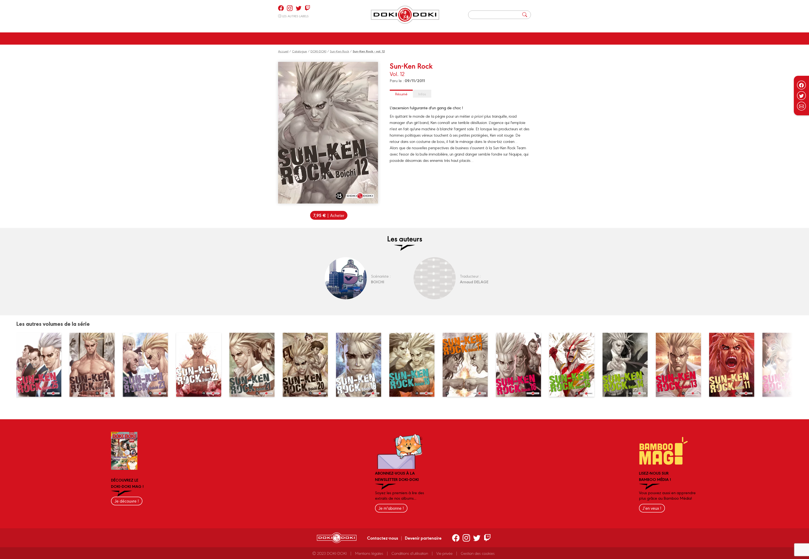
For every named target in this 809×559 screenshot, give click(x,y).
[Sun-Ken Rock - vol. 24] (95, 365)
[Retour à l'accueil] (405, 15)
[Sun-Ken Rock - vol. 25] (41, 365)
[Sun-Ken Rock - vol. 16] (521, 365)
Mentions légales (369, 553)
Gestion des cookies (478, 553)
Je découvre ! (127, 501)
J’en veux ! (652, 508)
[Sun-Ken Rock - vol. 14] (628, 365)
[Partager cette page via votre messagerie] (801, 106)
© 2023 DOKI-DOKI (329, 553)
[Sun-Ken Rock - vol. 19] (361, 365)
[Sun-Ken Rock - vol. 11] (734, 365)
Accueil (283, 51)
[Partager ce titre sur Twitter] (801, 95)
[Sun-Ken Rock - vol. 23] (148, 365)
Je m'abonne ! (391, 508)
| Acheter (328, 215)
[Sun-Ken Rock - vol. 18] (414, 365)
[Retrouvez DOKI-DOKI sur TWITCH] (307, 8)
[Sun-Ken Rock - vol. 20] (308, 365)
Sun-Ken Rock (339, 51)
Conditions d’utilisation (409, 553)
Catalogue (299, 51)
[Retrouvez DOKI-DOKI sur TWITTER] (298, 8)
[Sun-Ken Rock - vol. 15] (574, 365)
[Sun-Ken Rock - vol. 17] (468, 365)
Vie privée (444, 553)
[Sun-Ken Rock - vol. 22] (201, 365)
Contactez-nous (382, 538)
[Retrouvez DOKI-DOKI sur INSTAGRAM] (290, 8)
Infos (422, 93)
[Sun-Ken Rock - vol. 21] (254, 365)
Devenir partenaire (423, 538)
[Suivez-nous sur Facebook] (801, 85)
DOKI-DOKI (318, 51)
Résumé (401, 93)
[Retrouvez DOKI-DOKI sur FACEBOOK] (281, 8)
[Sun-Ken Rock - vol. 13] (681, 365)
